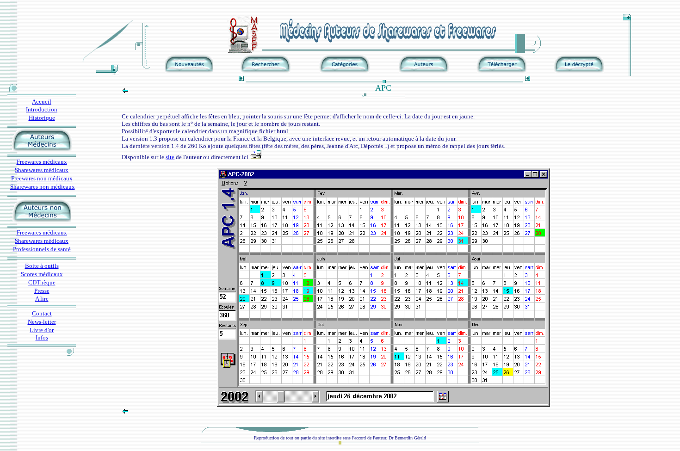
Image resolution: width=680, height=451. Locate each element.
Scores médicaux (42, 274)
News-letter (42, 321)
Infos (42, 337)
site (170, 157)
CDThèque (42, 282)
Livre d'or (42, 330)
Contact (42, 313)
